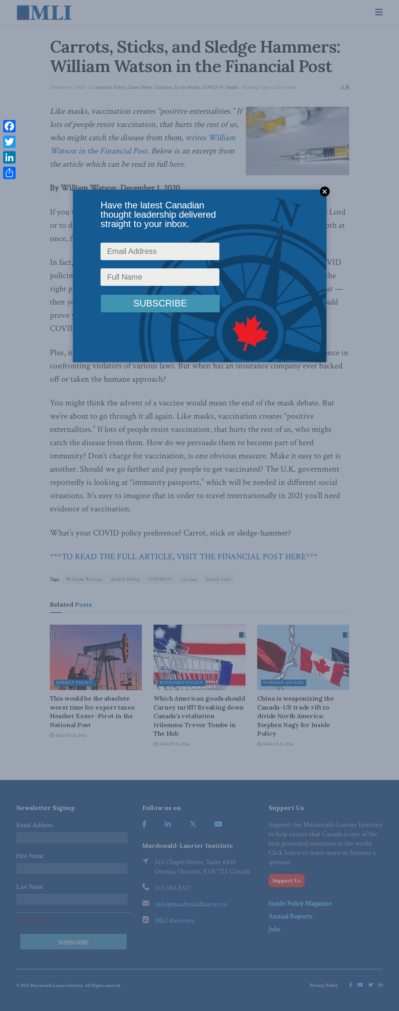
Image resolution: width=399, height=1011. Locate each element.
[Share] (9, 173)
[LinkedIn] (9, 157)
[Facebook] (9, 126)
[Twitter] (9, 142)
